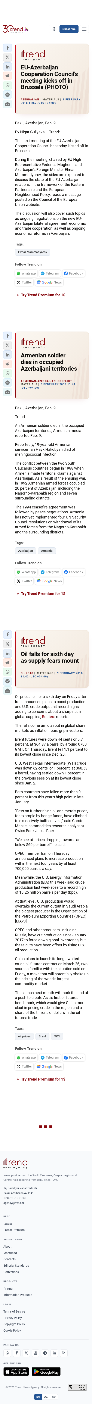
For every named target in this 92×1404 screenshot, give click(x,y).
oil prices (24, 1036)
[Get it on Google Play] (46, 1371)
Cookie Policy (12, 1330)
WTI (57, 1036)
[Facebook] (17, 1353)
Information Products (17, 1295)
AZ (46, 1396)
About (7, 1246)
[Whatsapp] (7, 1353)
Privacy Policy (12, 1318)
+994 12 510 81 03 (14, 1198)
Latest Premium (14, 1230)
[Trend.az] (16, 29)
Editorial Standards (16, 1265)
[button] (7, 48)
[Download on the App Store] (16, 1371)
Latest (7, 1223)
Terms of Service (14, 1311)
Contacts (9, 1259)
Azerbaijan (25, 550)
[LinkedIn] (54, 1353)
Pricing (8, 1288)
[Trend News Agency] (15, 1163)
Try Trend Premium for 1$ (42, 295)
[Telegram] (45, 1353)
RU (54, 1396)
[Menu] (84, 29)
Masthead (10, 1253)
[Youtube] (35, 1353)
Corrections (11, 1272)
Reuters (48, 716)
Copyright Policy (14, 1324)
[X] (26, 1353)
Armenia (47, 550)
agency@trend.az (13, 1202)
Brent (42, 1036)
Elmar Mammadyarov (32, 252)
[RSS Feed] (64, 1353)
